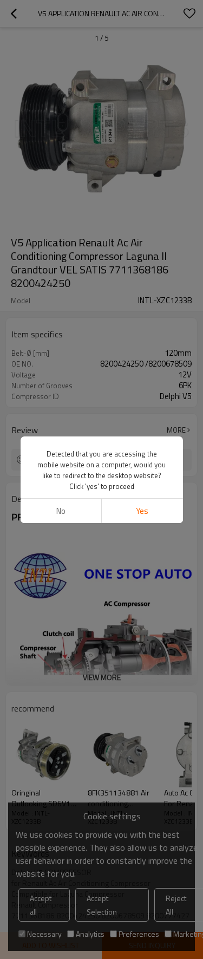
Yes (142, 511)
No (61, 511)
